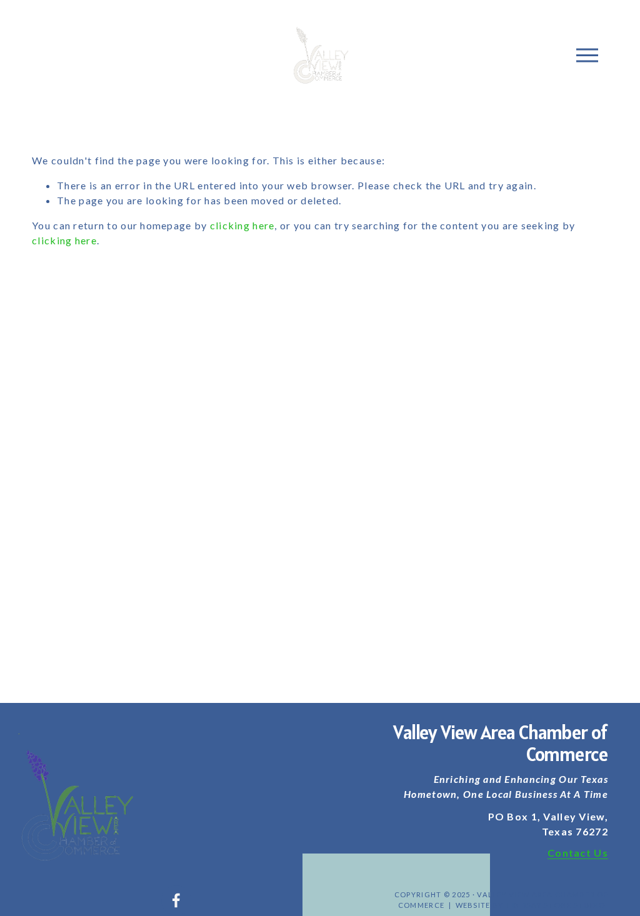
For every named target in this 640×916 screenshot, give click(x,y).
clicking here (242, 225)
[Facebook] (176, 900)
